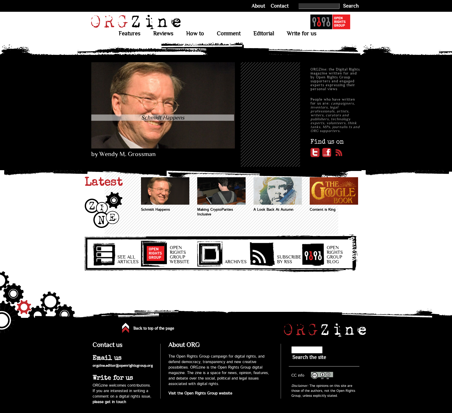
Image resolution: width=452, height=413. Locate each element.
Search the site (309, 357)
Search (351, 6)
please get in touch (109, 402)
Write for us (302, 33)
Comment (229, 33)
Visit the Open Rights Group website (200, 393)
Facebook (326, 152)
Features (129, 33)
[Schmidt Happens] (163, 147)
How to (195, 33)
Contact (280, 6)
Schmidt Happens (155, 209)
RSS (338, 152)
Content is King (323, 209)
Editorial (263, 33)
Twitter (315, 152)
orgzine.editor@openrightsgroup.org (123, 365)
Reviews (163, 33)
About (258, 6)
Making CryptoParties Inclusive (215, 212)
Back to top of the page (153, 328)
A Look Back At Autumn (273, 209)
